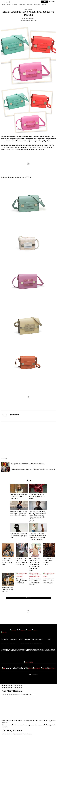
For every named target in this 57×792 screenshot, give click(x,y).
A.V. (38, 639)
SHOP (44, 1)
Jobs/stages (13, 639)
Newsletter (52, 1)
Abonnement (4, 639)
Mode (3, 4)
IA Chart (40, 643)
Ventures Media (23, 643)
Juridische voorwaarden (35, 639)
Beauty (9, 4)
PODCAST (44, 4)
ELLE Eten (29, 4)
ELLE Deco (37, 4)
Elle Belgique (5, 643)
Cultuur (14, 4)
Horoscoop (22, 4)
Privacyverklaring (33, 643)
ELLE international (24, 639)
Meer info (3, 651)
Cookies (49, 639)
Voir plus (28, 598)
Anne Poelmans (30, 18)
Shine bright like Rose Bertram (12, 685)
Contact (12, 643)
